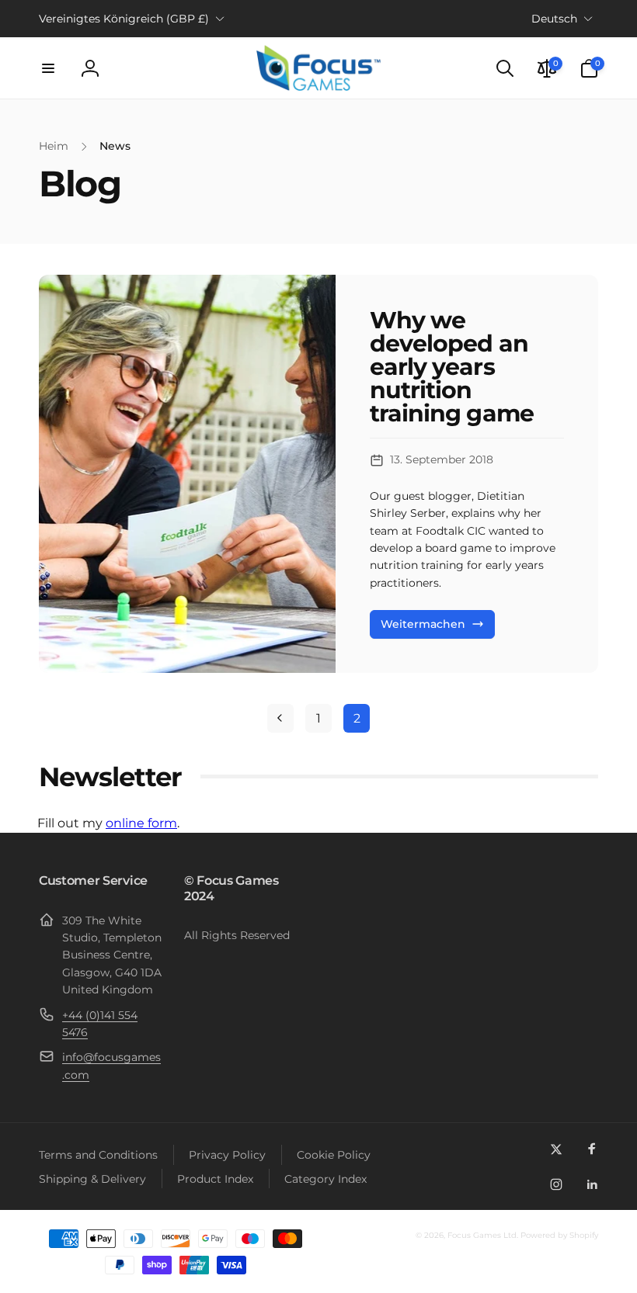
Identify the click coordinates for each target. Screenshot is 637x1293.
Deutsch (554, 19)
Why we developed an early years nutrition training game (452, 367)
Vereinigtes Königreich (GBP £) (124, 19)
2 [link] (356, 718)
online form (141, 823)
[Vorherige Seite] (280, 718)
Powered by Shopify (559, 1235)
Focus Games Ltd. (482, 1235)
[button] (48, 68)
